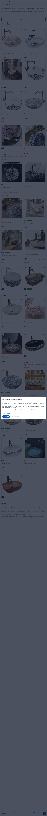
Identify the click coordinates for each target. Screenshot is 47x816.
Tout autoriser (6, 416)
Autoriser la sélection (15, 416)
